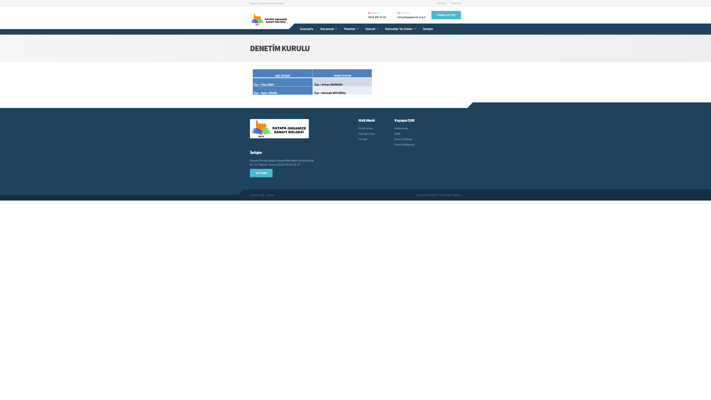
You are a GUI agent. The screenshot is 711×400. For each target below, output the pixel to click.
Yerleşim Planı (366, 133)
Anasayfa (306, 29)
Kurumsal (327, 29)
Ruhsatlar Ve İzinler (399, 29)
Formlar (362, 139)
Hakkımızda (401, 128)
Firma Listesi (446, 15)
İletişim (428, 29)
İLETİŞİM (261, 173)
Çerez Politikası (403, 139)
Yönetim (349, 29)
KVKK (397, 133)
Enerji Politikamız (404, 144)
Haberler (441, 3)
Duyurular (456, 3)
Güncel (370, 29)
